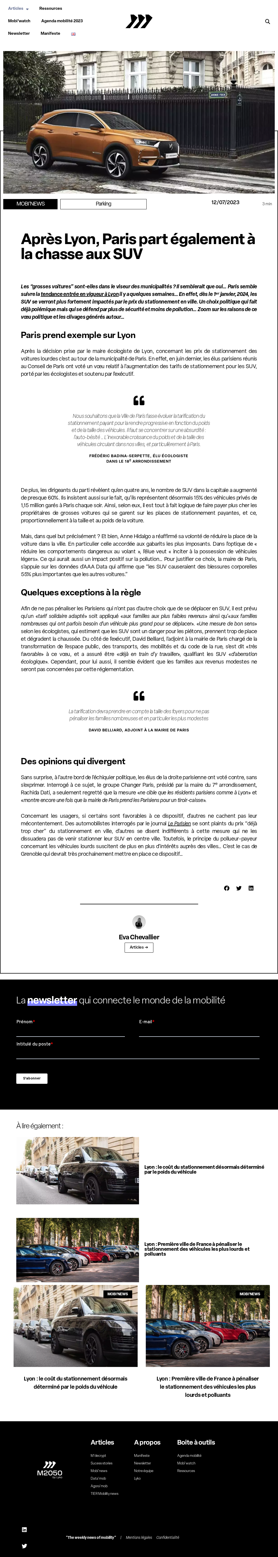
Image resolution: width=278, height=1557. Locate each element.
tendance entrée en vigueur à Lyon (80, 294)
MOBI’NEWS (31, 204)
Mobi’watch (19, 21)
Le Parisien (179, 824)
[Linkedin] (24, 1530)
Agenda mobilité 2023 (62, 21)
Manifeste (50, 34)
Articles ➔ (139, 948)
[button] (267, 21)
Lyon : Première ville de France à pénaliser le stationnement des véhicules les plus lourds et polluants (196, 1249)
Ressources (50, 9)
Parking (103, 204)
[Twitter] (24, 1546)
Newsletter (19, 34)
